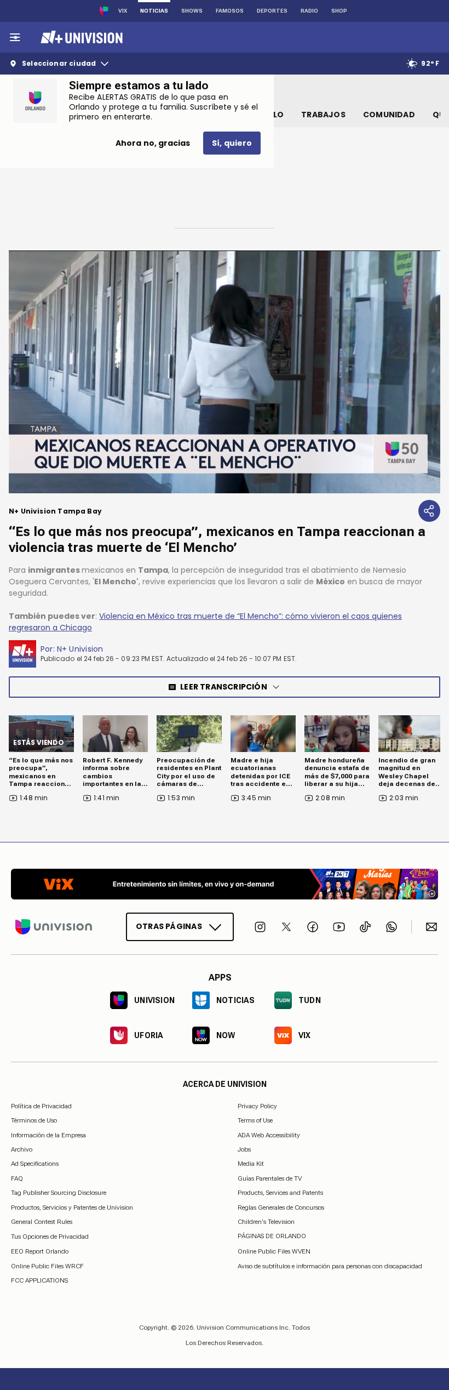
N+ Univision (80, 649)
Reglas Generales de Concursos (281, 1207)
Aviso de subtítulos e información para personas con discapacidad (330, 1266)
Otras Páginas (169, 926)
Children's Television (266, 1222)
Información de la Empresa (48, 1134)
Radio (309, 11)
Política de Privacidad (41, 1106)
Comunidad (389, 114)
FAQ (17, 1178)
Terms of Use (255, 1120)
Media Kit (251, 1163)
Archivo (21, 1149)
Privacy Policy (257, 1106)
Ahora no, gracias (153, 143)
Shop (339, 11)
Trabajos (323, 114)
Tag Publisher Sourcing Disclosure (58, 1193)
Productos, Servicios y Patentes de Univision (72, 1207)
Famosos (230, 11)
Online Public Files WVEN (274, 1251)
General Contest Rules (41, 1222)
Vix (122, 11)
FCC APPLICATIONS (39, 1280)
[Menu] (15, 37)
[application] (224, 371)
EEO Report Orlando (39, 1251)
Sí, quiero (232, 143)
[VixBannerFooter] (224, 884)
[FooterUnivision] (53, 927)
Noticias (154, 11)
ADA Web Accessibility (269, 1134)
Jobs (244, 1149)
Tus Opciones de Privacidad (50, 1236)
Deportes (272, 11)
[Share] (429, 511)
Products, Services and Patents (280, 1193)
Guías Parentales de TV (270, 1178)
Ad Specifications (35, 1163)
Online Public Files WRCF (47, 1266)
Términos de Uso (34, 1120)
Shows (192, 11)
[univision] (80, 37)
